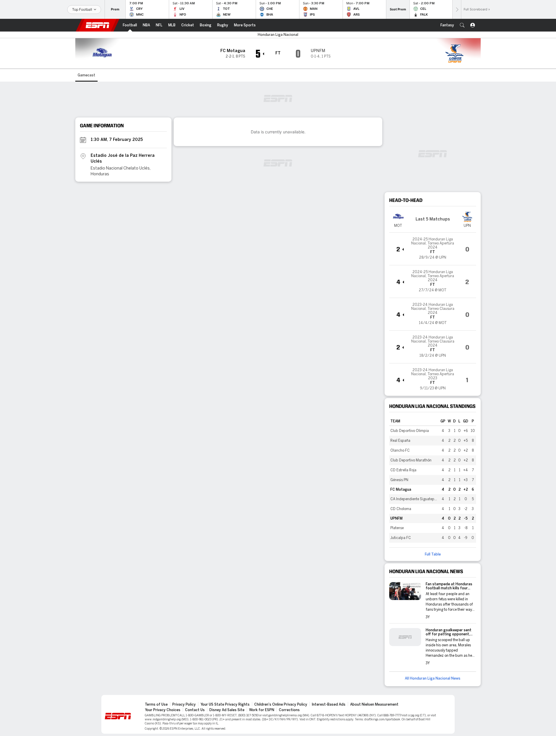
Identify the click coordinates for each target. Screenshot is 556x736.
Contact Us (195, 710)
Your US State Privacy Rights (225, 704)
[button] (462, 25)
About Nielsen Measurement (374, 704)
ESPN (97, 25)
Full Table (433, 554)
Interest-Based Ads (328, 704)
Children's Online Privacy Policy (280, 704)
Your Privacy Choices (162, 710)
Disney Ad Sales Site (226, 710)
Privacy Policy (184, 704)
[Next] (456, 9)
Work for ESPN (261, 710)
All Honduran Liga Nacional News (432, 678)
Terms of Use (156, 704)
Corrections (289, 710)
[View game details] (432, 249)
